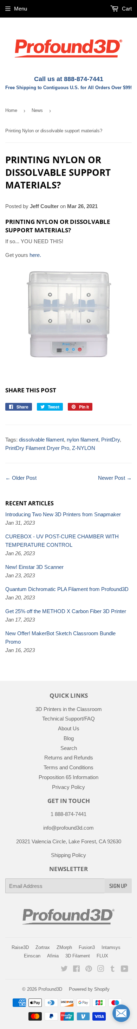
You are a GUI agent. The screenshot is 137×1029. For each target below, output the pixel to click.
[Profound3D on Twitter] (64, 969)
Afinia (53, 955)
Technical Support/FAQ (68, 719)
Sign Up (118, 885)
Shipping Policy (68, 855)
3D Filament (77, 955)
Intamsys (111, 947)
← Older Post (21, 478)
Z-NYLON (83, 448)
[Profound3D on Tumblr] (112, 969)
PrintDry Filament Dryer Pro (37, 448)
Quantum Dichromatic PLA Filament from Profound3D (67, 589)
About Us (68, 728)
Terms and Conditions (68, 767)
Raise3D (20, 947)
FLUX (102, 955)
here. (35, 255)
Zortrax (42, 947)
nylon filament (82, 440)
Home (11, 110)
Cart (126, 9)
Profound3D (50, 989)
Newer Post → (115, 478)
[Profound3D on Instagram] (100, 969)
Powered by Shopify (89, 989)
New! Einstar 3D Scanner (34, 567)
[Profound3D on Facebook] (76, 969)
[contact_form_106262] (121, 1013)
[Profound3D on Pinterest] (88, 969)
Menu (20, 9)
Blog (69, 738)
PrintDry (110, 440)
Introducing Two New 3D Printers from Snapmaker (63, 514)
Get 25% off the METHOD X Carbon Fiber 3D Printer (65, 611)
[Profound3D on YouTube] (124, 969)
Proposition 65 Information (68, 777)
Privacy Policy (68, 787)
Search (68, 748)
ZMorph (64, 947)
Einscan (32, 955)
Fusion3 (87, 947)
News (37, 110)
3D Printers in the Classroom (68, 709)
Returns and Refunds (68, 758)
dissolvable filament (41, 440)
